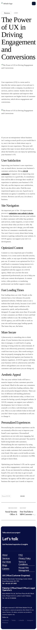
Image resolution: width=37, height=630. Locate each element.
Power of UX (6, 496)
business (7, 13)
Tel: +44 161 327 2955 (9, 583)
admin (16, 13)
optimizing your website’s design (21, 213)
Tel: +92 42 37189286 (9, 598)
